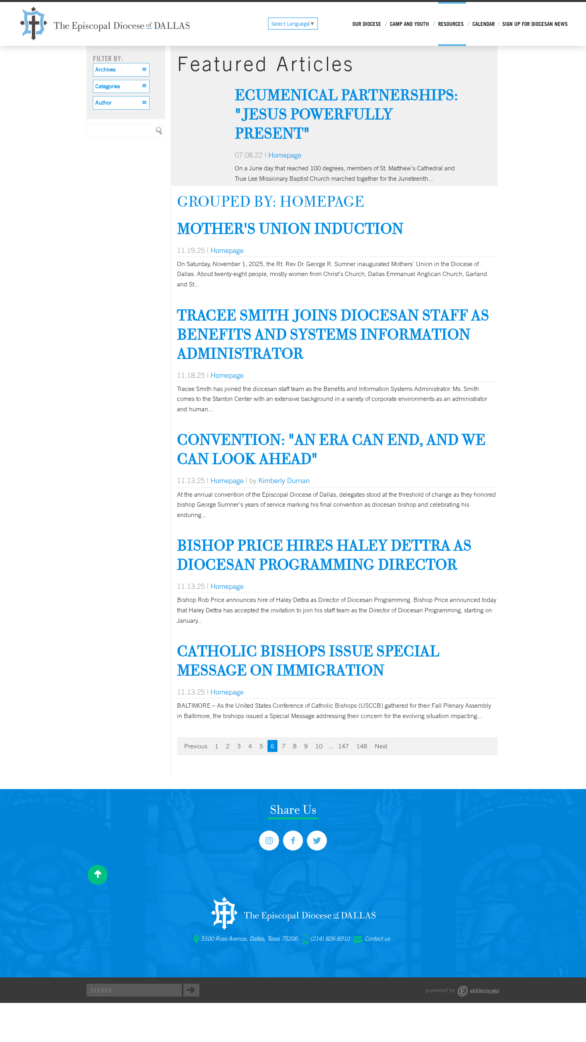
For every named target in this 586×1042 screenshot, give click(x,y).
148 (361, 746)
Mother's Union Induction (290, 228)
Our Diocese (366, 24)
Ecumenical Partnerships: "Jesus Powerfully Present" (346, 114)
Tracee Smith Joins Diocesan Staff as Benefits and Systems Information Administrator (333, 334)
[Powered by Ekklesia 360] (462, 991)
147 (343, 746)
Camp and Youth (409, 24)
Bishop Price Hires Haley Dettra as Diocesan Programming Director (324, 554)
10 (318, 746)
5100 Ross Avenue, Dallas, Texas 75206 (249, 938)
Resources (451, 24)
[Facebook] (293, 841)
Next (381, 746)
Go (191, 990)
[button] (121, 70)
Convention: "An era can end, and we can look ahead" (331, 449)
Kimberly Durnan (284, 480)
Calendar (483, 24)
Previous (195, 746)
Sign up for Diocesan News (535, 24)
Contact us (377, 938)
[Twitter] (317, 841)
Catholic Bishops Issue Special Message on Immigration (308, 660)
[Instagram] (269, 841)
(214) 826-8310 (330, 938)
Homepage (284, 154)
